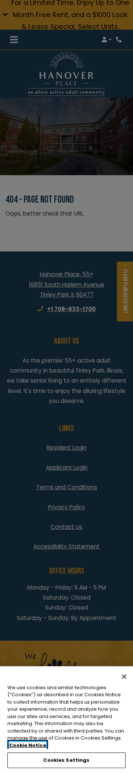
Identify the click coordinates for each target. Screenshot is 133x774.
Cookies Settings (66, 760)
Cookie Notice (27, 745)
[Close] (124, 676)
